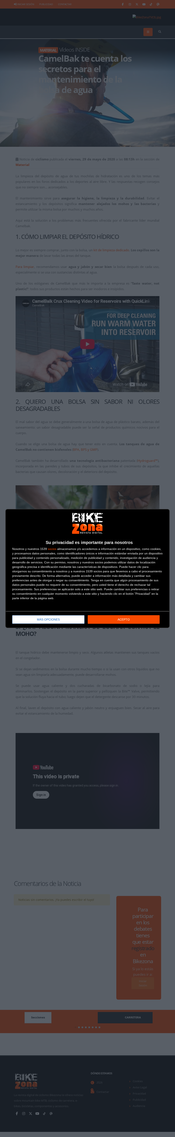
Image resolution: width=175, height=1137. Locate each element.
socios (52, 548)
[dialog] (87, 568)
